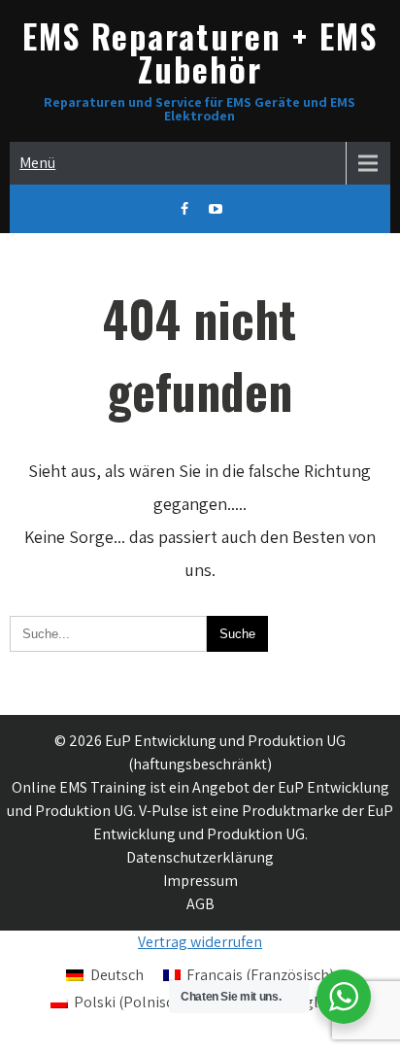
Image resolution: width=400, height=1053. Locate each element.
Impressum (200, 880)
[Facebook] (184, 209)
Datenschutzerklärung (200, 857)
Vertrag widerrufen (200, 942)
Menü (37, 163)
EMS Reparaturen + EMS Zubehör (200, 52)
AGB (200, 904)
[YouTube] (215, 209)
